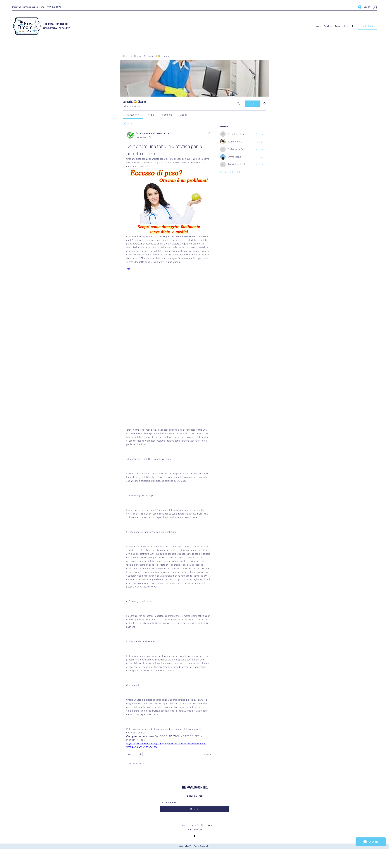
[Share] (209, 133)
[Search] (238, 103)
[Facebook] (352, 26)
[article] (168, 450)
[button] (375, 7)
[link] (133, 114)
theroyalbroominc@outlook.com (28, 7)
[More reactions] (139, 754)
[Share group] (264, 103)
